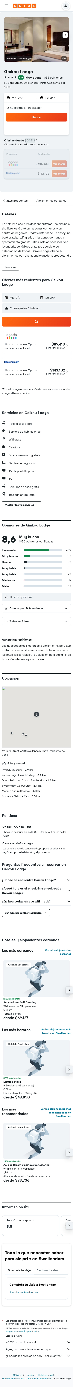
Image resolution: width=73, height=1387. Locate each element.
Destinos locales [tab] (47, 1270)
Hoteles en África (47, 1375)
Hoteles (30, 1375)
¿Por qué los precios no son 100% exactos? (34, 1356)
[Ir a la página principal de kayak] (24, 6)
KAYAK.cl (17, 1375)
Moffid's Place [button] (12, 1081)
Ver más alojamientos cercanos (58, 952)
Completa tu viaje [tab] (19, 1270)
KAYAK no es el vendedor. (22, 1342)
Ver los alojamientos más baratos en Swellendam (56, 1031)
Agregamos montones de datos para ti (30, 1349)
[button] (6, 6)
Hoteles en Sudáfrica (12, 1378)
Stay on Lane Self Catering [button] (19, 1002)
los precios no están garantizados (22, 1331)
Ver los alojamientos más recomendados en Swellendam (56, 1112)
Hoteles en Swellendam (24, 1292)
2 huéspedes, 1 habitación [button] (24, 107)
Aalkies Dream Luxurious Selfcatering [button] (26, 1165)
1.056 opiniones (52, 77)
